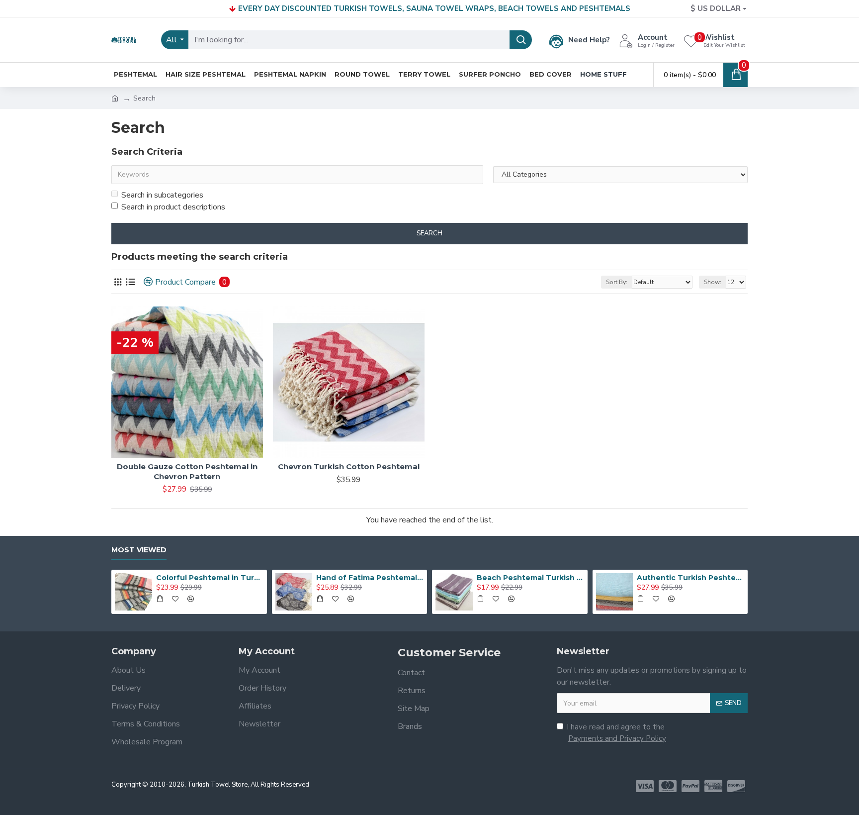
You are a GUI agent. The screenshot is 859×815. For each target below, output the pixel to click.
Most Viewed (139, 550)
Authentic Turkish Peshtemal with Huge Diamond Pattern (690, 577)
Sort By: (616, 282)
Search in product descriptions (173, 207)
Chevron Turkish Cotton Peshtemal (349, 466)
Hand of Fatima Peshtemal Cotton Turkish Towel (370, 577)
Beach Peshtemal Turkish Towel (530, 577)
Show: (712, 282)
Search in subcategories (162, 195)
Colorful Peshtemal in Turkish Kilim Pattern (209, 577)
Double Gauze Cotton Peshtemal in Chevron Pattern (187, 471)
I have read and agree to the (616, 732)
